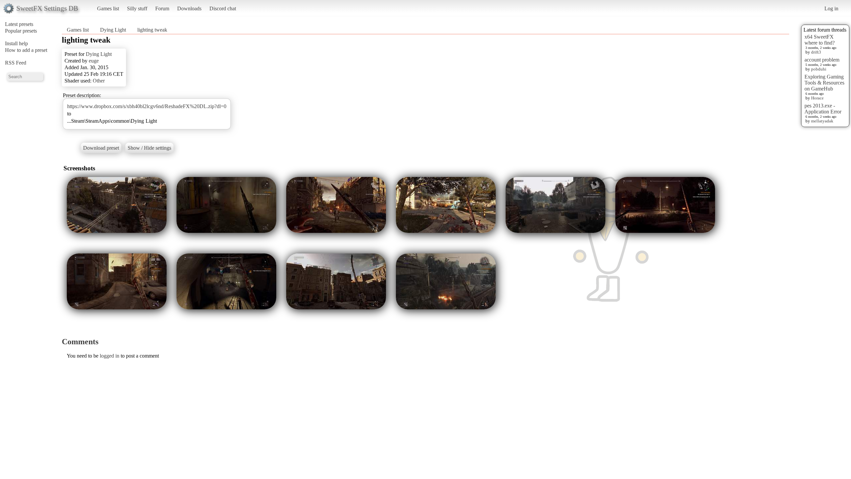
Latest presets (19, 24)
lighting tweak (152, 30)
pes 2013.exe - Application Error (822, 108)
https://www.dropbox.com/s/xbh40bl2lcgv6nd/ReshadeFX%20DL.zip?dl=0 (146, 106)
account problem (821, 60)
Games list (108, 8)
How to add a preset (26, 50)
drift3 (816, 52)
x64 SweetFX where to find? (819, 40)
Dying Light (113, 30)
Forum (162, 8)
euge (94, 61)
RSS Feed (15, 63)
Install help (16, 43)
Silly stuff (137, 8)
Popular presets (21, 31)
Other (99, 80)
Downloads (189, 8)
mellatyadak (822, 120)
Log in (831, 8)
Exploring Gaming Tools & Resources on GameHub (824, 82)
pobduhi (818, 69)
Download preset (101, 148)
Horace (817, 97)
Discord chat (222, 8)
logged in (109, 356)
